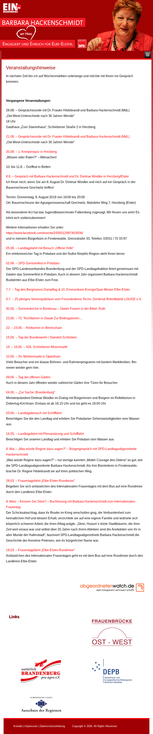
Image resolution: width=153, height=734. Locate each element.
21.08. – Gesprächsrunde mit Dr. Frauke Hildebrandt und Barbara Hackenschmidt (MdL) (67, 136)
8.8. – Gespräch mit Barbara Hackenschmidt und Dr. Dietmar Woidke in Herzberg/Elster (67, 176)
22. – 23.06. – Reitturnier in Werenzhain (34, 327)
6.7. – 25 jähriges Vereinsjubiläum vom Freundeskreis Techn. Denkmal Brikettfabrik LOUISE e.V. (74, 299)
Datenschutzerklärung (52, 726)
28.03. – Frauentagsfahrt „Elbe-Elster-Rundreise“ (40, 480)
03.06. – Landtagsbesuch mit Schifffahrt (34, 413)
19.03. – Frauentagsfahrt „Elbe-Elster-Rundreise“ (40, 550)
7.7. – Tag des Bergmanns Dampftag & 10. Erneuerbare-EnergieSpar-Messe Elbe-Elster (68, 289)
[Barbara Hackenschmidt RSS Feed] (11, 726)
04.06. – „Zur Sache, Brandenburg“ (30, 392)
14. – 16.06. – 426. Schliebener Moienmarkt (36, 347)
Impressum (31, 726)
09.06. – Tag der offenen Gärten (28, 377)
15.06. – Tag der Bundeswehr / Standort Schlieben (41, 337)
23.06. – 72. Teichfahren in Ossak (29, 318)
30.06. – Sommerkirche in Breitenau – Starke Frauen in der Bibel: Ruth (55, 308)
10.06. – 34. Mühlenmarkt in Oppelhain (33, 356)
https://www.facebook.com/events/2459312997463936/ (44, 233)
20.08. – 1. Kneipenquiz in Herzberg (31, 151)
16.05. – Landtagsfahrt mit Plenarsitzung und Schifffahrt (45, 433)
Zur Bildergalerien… (67, 318)
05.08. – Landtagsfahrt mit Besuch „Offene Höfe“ (40, 248)
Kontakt (18, 726)
